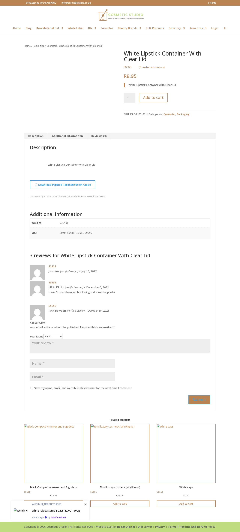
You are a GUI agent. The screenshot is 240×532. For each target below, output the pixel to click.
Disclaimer (145, 526)
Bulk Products (155, 28)
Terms (172, 526)
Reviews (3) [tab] (99, 136)
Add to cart (153, 97)
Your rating (37, 336)
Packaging (38, 45)
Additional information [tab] (67, 136)
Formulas (107, 28)
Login (214, 28)
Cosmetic (51, 45)
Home (17, 28)
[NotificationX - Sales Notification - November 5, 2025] (50, 510)
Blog (29, 28)
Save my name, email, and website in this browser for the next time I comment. (83, 388)
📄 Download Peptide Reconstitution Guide (62, 184)
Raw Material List (47, 28)
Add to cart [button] (120, 503)
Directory (175, 28)
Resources (196, 28)
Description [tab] (36, 136)
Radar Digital (126, 526)
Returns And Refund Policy (197, 526)
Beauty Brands (127, 28)
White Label (75, 28)
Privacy (160, 526)
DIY (90, 28)
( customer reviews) (152, 67)
